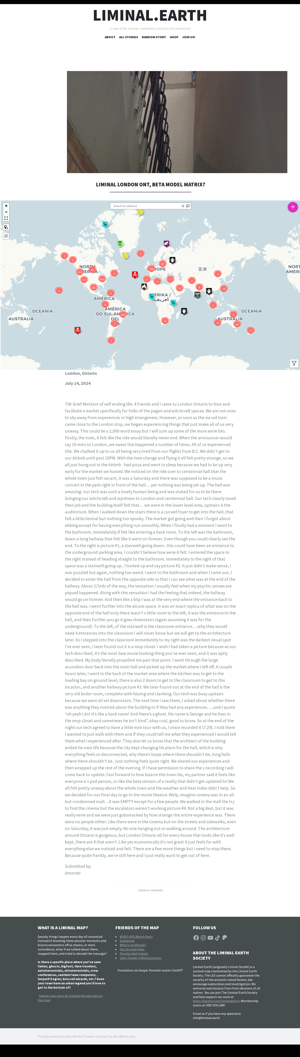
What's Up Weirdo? (133, 945)
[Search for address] (6, 236)
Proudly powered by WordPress (60, 1036)
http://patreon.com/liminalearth (216, 1001)
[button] (140, 212)
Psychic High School (134, 953)
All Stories (128, 37)
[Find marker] (6, 227)
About (110, 37)
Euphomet (127, 941)
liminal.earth (150, 15)
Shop (174, 37)
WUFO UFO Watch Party (136, 937)
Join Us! (188, 37)
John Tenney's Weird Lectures (140, 958)
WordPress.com (124, 1036)
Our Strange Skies (132, 949)
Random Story (154, 37)
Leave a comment (151, 890)
